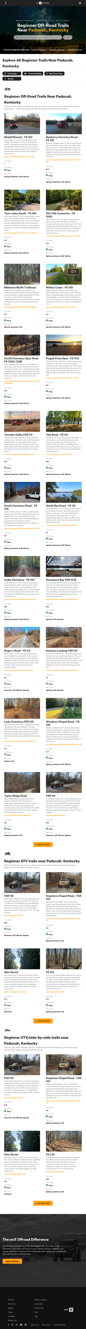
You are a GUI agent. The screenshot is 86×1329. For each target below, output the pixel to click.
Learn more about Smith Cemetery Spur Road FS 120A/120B (22, 370)
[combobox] (39, 37)
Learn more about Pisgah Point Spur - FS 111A (63, 370)
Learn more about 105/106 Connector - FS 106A (63, 224)
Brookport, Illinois (75, 50)
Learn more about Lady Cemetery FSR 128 (22, 732)
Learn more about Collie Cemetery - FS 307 (22, 588)
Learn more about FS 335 (63, 1163)
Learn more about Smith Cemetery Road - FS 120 (22, 516)
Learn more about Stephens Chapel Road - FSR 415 (63, 907)
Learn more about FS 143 (63, 981)
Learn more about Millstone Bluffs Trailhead (22, 296)
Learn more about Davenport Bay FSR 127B (63, 588)
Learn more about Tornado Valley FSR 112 (22, 443)
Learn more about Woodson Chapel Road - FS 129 (63, 732)
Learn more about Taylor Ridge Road (22, 804)
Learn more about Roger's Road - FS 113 (22, 659)
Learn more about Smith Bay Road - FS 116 (63, 516)
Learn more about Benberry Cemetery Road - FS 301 (63, 148)
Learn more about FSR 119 (63, 804)
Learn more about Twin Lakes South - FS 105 (22, 224)
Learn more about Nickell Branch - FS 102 (22, 148)
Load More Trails (43, 844)
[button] (12, 73)
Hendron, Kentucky (57, 50)
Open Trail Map (12, 1261)
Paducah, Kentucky (38, 50)
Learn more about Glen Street (22, 981)
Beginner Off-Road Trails (25, 20)
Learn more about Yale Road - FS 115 (63, 443)
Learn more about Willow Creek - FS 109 (63, 296)
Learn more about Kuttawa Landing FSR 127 (63, 659)
